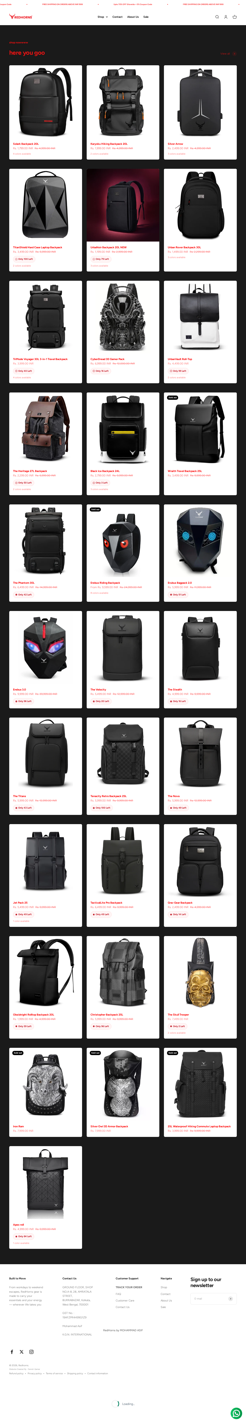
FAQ (118, 1294)
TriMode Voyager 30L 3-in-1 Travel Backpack (40, 359)
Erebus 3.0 (19, 689)
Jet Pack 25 (20, 902)
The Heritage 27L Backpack (30, 471)
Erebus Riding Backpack (105, 582)
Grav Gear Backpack (180, 902)
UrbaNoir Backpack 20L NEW (109, 247)
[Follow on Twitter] (21, 1351)
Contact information (97, 1373)
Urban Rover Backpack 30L (184, 247)
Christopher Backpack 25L (107, 1014)
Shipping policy (75, 1373)
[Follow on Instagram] (31, 1351)
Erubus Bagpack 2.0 (180, 582)
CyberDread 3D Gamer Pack (108, 359)
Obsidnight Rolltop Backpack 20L (33, 1014)
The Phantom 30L (24, 582)
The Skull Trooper (178, 1014)
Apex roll (18, 1224)
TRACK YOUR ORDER (129, 1287)
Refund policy (16, 1373)
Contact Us (123, 1307)
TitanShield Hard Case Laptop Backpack (37, 247)
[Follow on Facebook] (11, 1351)
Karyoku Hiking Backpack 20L (109, 144)
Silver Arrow (175, 144)
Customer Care (125, 1300)
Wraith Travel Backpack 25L (185, 471)
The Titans (19, 796)
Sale (146, 16)
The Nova (174, 796)
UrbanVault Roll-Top (180, 359)
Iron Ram (18, 1126)
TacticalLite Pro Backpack (106, 902)
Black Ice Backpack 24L (105, 471)
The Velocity (98, 689)
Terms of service (54, 1373)
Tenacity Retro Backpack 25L (109, 796)
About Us (133, 16)
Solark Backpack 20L (26, 144)
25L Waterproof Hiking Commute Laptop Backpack (199, 1126)
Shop (101, 16)
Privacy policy (35, 1373)
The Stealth (175, 689)
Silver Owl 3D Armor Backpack (109, 1126)
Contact (117, 16)
